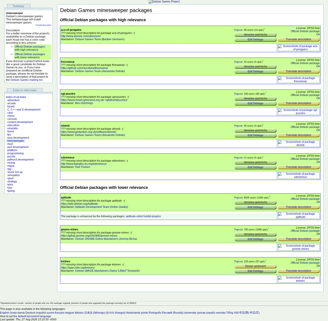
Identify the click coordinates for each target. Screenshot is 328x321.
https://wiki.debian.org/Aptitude (79, 203)
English (4, 312)
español (41, 312)
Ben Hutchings (84, 103)
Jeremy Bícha (128, 238)
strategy (12, 181)
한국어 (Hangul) (115, 312)
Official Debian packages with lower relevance (30, 56)
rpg (9, 169)
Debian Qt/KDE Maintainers (92, 270)
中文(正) (254, 312)
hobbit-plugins (152, 216)
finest (10, 131)
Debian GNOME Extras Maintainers (96, 238)
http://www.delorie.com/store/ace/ (81, 36)
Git (318, 34)
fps (9, 134)
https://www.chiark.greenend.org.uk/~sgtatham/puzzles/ (94, 100)
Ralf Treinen (82, 167)
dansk (21, 312)
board (11, 106)
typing (11, 190)
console (12, 119)
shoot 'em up (15, 172)
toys (9, 187)
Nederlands (133, 312)
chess (11, 115)
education (13, 125)
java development (18, 137)
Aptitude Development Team (92, 206)
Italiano (79, 312)
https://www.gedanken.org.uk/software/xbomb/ (88, 131)
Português (155, 312)
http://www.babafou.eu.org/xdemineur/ (84, 163)
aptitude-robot (134, 216)
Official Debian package (305, 31)
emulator (12, 128)
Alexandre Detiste (113, 71)
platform (12, 150)
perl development (18, 147)
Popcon (238, 30)
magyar (69, 312)
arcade (11, 103)
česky (13, 312)
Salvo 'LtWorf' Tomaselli (124, 270)
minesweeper (15, 140)
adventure (13, 100)
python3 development (20, 159)
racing (11, 162)
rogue (11, 165)
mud (10, 144)
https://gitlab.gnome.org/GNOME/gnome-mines (89, 235)
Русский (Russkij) (172, 312)
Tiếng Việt (232, 312)
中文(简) (244, 312)
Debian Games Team (88, 39)
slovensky (190, 312)
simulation (13, 175)
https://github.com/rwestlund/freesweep (84, 68)
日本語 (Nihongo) (94, 312)
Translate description (43, 25)
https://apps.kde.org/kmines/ (78, 267)
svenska (221, 312)
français (59, 312)
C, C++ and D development (23, 109)
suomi (50, 312)
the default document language (32, 316)
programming (15, 153)
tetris (10, 184)
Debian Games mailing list (26, 79)
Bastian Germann (113, 39)
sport (10, 178)
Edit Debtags (255, 39)
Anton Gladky (119, 206)
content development (20, 122)
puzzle (11, 156)
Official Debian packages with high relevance (30, 48)
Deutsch (30, 312)
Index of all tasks (16, 97)
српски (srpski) (206, 312)
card (10, 112)
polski (144, 312)
